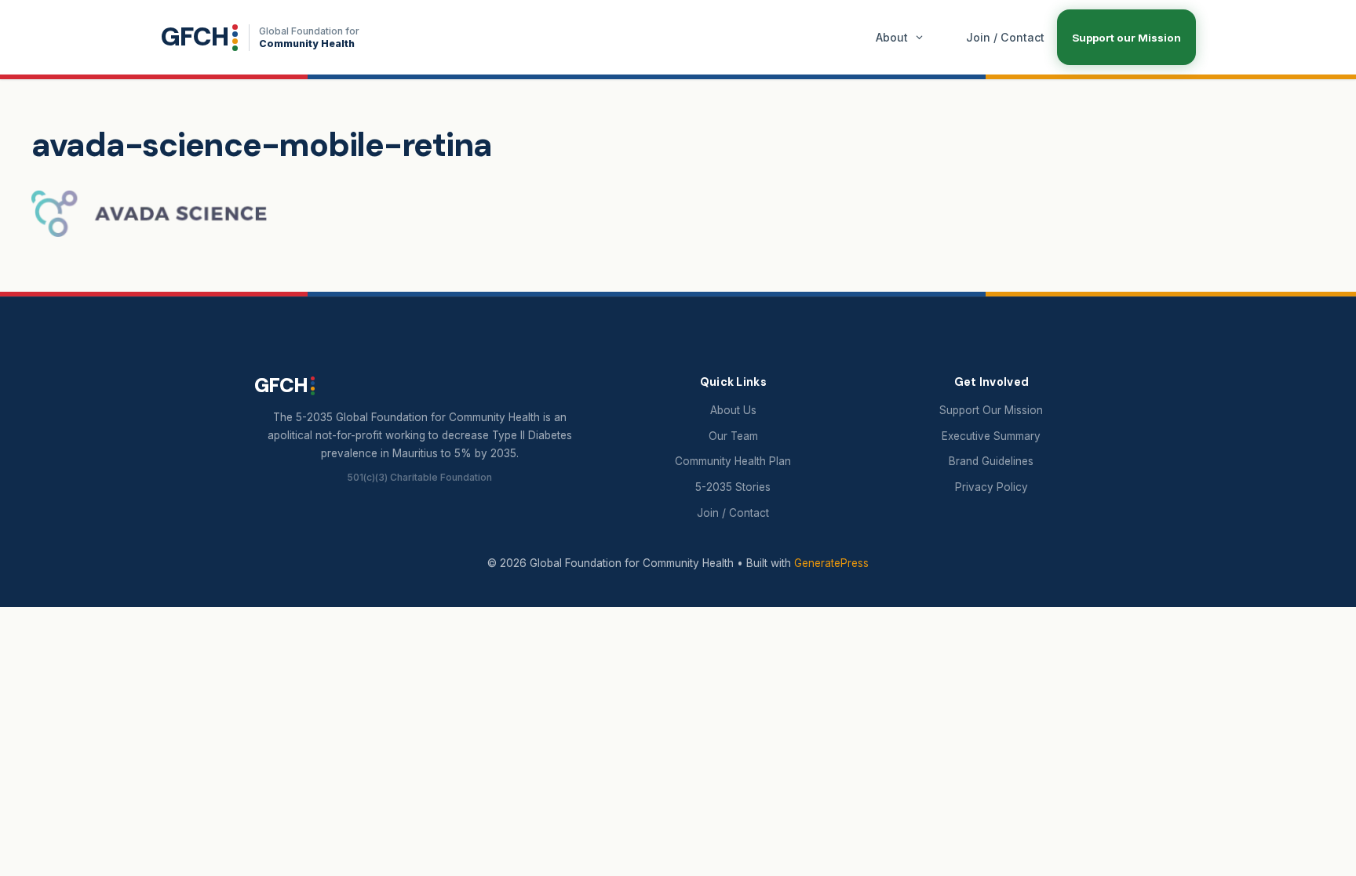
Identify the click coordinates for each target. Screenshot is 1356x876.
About (892, 37)
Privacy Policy (991, 487)
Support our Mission (1126, 37)
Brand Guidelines (991, 461)
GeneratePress (831, 563)
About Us (733, 410)
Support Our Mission (991, 410)
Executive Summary (991, 436)
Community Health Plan (733, 461)
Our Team (733, 436)
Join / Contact (1005, 37)
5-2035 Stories (733, 487)
